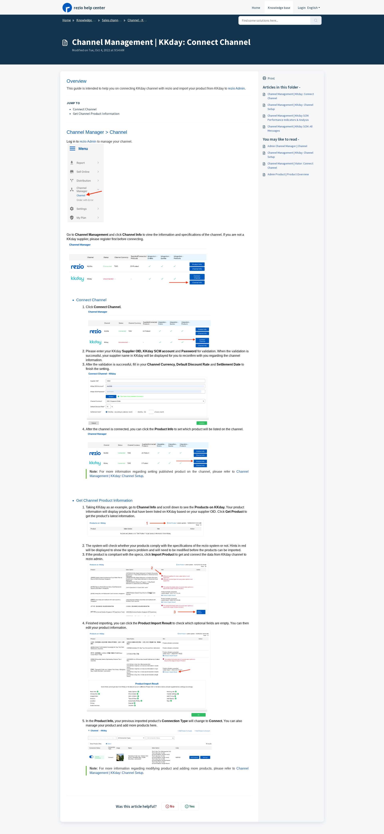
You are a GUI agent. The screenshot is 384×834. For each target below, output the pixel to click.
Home (256, 8)
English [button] (312, 8)
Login (302, 8)
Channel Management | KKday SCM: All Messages (290, 128)
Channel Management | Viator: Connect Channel (290, 165)
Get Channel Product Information (96, 114)
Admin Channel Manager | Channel (287, 146)
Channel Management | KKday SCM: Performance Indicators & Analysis (288, 118)
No (172, 806)
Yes (192, 806)
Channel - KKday (139, 20)
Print (271, 78)
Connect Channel (85, 109)
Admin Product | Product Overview (288, 174)
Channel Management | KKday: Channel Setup (290, 107)
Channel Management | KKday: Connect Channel (291, 96)
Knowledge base (279, 8)
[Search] (316, 20)
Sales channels (112, 20)
